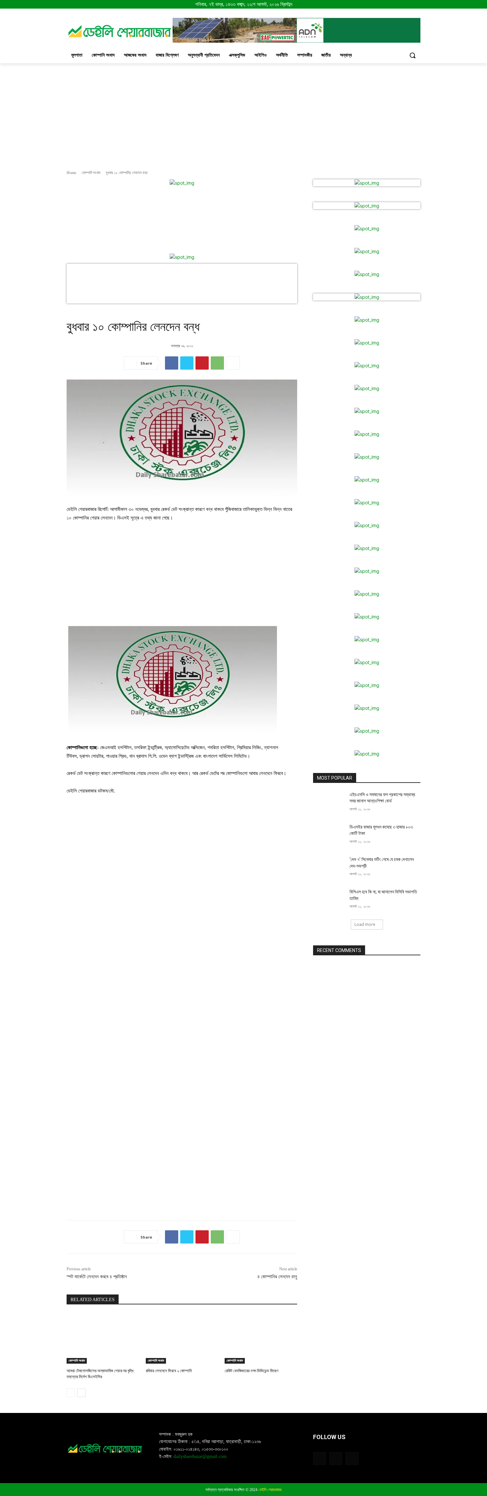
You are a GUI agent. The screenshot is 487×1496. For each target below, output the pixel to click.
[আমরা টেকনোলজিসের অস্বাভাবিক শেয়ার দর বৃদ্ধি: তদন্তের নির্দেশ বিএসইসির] (103, 1338)
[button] (412, 55)
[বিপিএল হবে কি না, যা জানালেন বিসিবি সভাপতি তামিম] (329, 900)
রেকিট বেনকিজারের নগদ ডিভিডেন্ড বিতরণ (251, 1370)
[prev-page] (71, 1392)
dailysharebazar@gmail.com (200, 1456)
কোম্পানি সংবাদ (90, 172)
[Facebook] (171, 363)
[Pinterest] (202, 363)
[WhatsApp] (217, 363)
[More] (233, 363)
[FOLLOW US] (366, 1447)
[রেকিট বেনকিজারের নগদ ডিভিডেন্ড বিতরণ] (261, 1338)
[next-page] (81, 1392)
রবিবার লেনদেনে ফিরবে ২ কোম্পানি (169, 1370)
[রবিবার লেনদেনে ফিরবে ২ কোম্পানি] (182, 1338)
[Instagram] (335, 1458)
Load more (364, 924)
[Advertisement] (243, 113)
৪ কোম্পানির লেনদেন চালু (277, 1276)
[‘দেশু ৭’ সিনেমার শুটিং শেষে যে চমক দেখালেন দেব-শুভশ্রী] (329, 867)
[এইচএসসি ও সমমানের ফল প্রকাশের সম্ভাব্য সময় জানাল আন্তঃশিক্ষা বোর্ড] (329, 803)
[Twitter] (186, 363)
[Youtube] (352, 1458)
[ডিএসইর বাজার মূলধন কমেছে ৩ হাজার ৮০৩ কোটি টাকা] (329, 835)
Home (71, 172)
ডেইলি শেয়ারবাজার (270, 1489)
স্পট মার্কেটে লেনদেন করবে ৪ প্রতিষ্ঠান (97, 1276)
